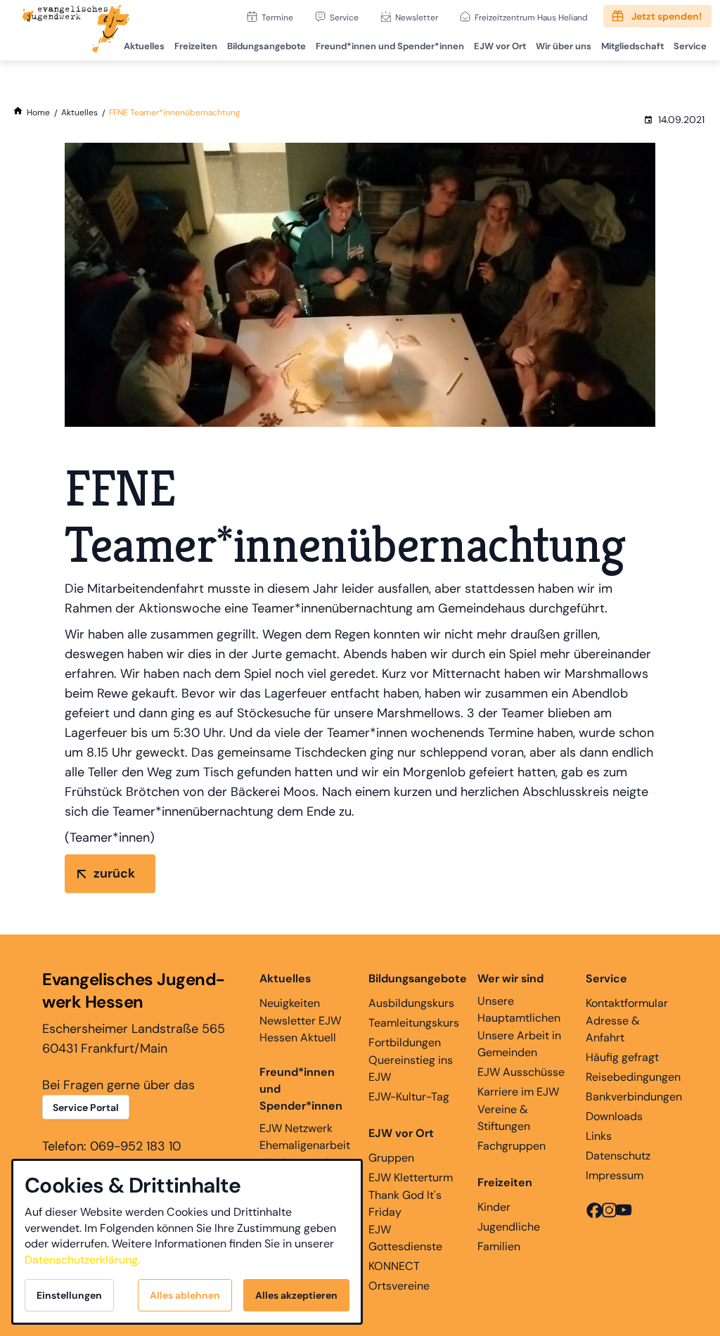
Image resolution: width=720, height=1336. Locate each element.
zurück (114, 873)
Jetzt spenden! (666, 16)
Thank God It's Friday (405, 1203)
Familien (498, 1246)
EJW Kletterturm (410, 1177)
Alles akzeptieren (296, 1295)
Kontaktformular (627, 1003)
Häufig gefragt (622, 1057)
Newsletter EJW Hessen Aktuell (300, 1029)
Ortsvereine (399, 1285)
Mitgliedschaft (632, 46)
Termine (277, 17)
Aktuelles (144, 46)
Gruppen (391, 1157)
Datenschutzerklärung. (82, 1259)
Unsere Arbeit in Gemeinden (519, 1044)
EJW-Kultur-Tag (408, 1096)
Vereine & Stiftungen (503, 1117)
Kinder (493, 1207)
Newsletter (416, 17)
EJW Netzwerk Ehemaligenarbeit (304, 1136)
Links (599, 1136)
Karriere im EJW (518, 1091)
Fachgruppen (511, 1145)
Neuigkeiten (289, 1003)
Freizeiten (195, 46)
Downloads (614, 1116)
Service (344, 17)
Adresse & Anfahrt (613, 1029)
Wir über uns (563, 46)
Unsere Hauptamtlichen (518, 1009)
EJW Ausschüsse (521, 1072)
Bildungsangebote (266, 46)
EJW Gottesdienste (405, 1238)
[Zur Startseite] (75, 30)
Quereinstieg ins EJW (410, 1068)
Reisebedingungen (633, 1077)
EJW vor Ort (500, 46)
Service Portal (86, 1107)
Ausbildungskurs (411, 1003)
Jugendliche (508, 1226)
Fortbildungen (404, 1042)
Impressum (614, 1175)
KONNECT (394, 1266)
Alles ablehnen (185, 1295)
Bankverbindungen (634, 1096)
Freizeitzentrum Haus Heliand (531, 17)
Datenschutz (618, 1155)
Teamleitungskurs (413, 1022)
